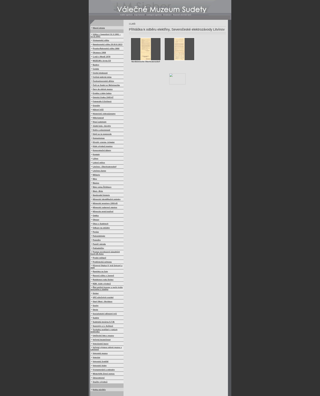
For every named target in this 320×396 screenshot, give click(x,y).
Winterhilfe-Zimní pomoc (104, 374)
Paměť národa (99, 244)
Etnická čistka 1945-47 (103, 97)
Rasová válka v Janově (103, 275)
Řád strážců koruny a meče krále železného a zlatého (107, 288)
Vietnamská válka (101, 40)
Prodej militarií (99, 258)
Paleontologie (99, 236)
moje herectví (139, 15)
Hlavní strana (99, 28)
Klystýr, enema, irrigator (104, 142)
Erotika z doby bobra (102, 93)
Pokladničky (98, 248)
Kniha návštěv (99, 390)
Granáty (96, 105)
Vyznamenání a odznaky (104, 370)
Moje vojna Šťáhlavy (102, 187)
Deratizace (167, 15)
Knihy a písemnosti (101, 130)
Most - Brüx (98, 191)
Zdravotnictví (99, 378)
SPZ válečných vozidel (103, 297)
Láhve (95, 158)
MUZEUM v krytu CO (102, 61)
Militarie (96, 175)
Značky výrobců (100, 382)
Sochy (96, 306)
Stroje (95, 310)
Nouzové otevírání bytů (182, 15)
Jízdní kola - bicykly (102, 126)
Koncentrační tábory (102, 150)
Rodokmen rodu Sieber (103, 280)
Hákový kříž (98, 110)
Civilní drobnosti (100, 73)
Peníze (96, 232)
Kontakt (96, 154)
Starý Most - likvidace (102, 301)
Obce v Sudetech (100, 224)
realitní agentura (126, 15)
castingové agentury (154, 15)
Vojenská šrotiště (101, 361)
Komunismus (99, 138)
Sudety (96, 318)
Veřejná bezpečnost (102, 340)
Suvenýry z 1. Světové (103, 326)
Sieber (96, 293)
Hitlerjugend (98, 118)
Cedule (96, 69)
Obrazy (96, 220)
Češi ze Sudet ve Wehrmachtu (106, 85)
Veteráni (96, 357)
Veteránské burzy (101, 344)
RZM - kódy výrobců (102, 284)
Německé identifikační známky (107, 199)
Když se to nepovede (102, 134)
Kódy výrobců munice (103, 146)
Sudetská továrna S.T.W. (104, 322)
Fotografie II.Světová (102, 101)
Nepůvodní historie (101, 195)
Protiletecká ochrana (102, 262)
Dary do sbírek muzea (103, 89)
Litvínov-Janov (99, 171)
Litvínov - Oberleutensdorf (104, 167)
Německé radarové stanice (105, 207)
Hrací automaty (99, 122)
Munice (96, 183)
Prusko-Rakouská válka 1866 (106, 48)
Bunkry (96, 65)
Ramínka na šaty (100, 271)
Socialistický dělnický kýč (105, 314)
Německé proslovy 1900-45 (105, 203)
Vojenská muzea (100, 353)
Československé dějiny (103, 81)
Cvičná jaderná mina (102, 77)
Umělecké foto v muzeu (103, 336)
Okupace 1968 (99, 52)
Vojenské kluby (100, 366)
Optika (96, 215)
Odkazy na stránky (101, 228)
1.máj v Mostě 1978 (101, 57)
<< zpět (132, 23)
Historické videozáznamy (104, 114)
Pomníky (97, 240)
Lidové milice (99, 163)
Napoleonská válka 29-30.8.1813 (107, 44)
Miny (95, 179)
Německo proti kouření (103, 211)
